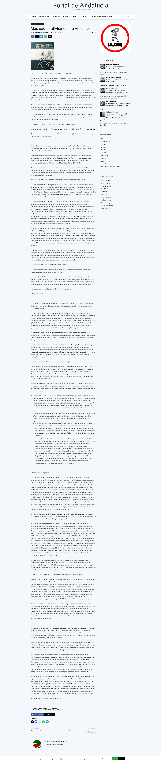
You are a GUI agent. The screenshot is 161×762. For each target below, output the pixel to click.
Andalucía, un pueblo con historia (101, 17)
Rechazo (121, 759)
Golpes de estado (36, 731)
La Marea (104, 158)
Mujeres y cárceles (106, 109)
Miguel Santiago (106, 203)
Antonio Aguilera (106, 180)
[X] (37, 36)
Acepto (115, 759)
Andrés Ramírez (106, 183)
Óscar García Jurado (107, 205)
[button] (128, 17)
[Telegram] (41, 36)
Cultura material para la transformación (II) (113, 85)
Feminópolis (105, 155)
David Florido (105, 189)
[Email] (50, 36)
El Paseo (103, 147)
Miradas (83, 17)
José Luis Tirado (106, 200)
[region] (115, 38)
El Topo (103, 153)
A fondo (75, 17)
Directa (103, 144)
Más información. (107, 759)
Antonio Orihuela (106, 186)
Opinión (65, 17)
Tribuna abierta (40, 24)
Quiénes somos (43, 17)
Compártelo (38, 714)
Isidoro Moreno (106, 197)
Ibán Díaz (104, 194)
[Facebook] (32, 36)
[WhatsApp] (45, 36)
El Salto (103, 150)
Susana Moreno (106, 208)
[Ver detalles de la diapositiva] (115, 38)
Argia (102, 139)
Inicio (34, 17)
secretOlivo (104, 164)
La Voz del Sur (105, 161)
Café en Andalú (105, 141)
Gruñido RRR (105, 191)
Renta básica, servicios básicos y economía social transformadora (82, 732)
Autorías (56, 17)
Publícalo (50, 714)
